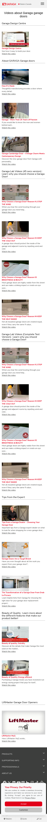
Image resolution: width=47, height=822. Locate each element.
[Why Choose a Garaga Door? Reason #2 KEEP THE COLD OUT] (15, 229)
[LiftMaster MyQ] (23, 722)
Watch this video (9, 54)
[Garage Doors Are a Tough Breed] (15, 550)
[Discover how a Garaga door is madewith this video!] (15, 77)
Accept (24, 804)
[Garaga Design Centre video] (15, 39)
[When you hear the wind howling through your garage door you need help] (15, 192)
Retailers (8, 819)
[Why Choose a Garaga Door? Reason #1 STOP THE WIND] (15, 355)
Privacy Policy (30, 798)
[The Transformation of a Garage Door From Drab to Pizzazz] (15, 583)
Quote (24, 819)
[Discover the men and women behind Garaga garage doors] (15, 110)
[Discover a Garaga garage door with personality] (15, 144)
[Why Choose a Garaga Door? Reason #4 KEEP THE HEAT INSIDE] (15, 307)
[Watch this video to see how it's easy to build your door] (15, 513)
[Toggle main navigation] (42, 3)
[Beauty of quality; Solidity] (15, 634)
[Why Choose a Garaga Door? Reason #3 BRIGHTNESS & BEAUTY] (15, 268)
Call (40, 819)
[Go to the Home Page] (16, 4)
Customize (23, 810)
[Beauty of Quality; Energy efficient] (15, 668)
